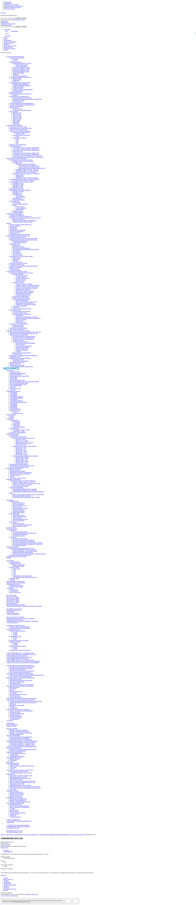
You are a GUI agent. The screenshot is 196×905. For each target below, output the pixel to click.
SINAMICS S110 (17, 193)
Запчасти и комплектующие (20, 204)
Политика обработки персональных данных (21, 901)
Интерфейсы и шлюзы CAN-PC (15, 620)
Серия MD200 (13, 403)
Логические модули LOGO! (17, 58)
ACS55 (15, 639)
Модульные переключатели (17, 682)
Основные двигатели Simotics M (21, 135)
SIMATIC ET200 (17, 78)
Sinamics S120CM (20, 197)
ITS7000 (12, 417)
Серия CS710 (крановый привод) (18, 402)
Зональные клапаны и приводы (24, 283)
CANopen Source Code (12, 622)
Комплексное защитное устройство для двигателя (23, 702)
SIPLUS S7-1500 (17, 118)
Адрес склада (34, 894)
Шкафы (9, 558)
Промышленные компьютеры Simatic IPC (20, 93)
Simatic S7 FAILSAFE (18, 73)
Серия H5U (13, 389)
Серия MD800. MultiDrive (16, 396)
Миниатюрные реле (15, 715)
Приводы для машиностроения (18, 646)
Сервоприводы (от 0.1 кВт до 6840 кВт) (20, 190)
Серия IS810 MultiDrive (19, 427)
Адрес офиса (27, 894)
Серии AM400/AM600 (15, 385)
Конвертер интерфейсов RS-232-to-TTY (20, 801)
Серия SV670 (16, 424)
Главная (6, 878)
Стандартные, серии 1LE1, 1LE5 (18, 126)
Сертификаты (14, 31)
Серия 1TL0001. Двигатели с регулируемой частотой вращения (23, 661)
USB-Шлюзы (13, 760)
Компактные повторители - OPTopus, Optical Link (23, 742)
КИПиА (9, 223)
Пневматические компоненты (14, 468)
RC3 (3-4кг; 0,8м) (11, 595)
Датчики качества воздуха (23, 278)
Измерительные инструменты (20, 361)
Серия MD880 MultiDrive (16, 400)
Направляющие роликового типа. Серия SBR (25, 490)
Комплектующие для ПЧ (16, 586)
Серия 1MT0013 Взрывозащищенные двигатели (19, 657)
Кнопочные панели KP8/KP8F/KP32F (23, 89)
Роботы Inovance (8, 47)
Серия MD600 (13, 392)
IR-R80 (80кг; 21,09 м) (21, 454)
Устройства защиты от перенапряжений (23, 339)
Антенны (12, 768)
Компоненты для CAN (13, 790)
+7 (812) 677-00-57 (5, 895)
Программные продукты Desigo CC (25, 303)
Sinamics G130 (19, 175)
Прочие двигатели (18, 151)
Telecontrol (15, 74)
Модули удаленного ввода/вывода (16, 581)
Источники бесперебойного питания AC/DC (24, 533)
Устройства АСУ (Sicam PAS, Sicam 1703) (20, 216)
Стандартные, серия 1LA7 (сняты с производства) (26, 147)
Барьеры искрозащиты (12, 546)
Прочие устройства (21, 322)
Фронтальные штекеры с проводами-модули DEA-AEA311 (25, 788)
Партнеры (7, 35)
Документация (7, 40)
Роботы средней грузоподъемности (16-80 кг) (25, 446)
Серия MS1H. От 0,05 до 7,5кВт (21, 429)
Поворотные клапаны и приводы (24, 290)
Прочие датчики (20, 281)
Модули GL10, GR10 (15, 388)
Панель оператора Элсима (20, 526)
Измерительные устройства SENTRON (20, 358)
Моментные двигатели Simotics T (21, 132)
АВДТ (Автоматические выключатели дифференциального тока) (27, 675)
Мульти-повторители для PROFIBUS (19, 738)
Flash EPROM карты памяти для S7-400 (20, 778)
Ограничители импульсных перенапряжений (21, 684)
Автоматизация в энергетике (14, 213)
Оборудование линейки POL (17, 329)
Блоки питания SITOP (15, 92)
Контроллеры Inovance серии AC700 (19, 376)
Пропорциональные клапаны (17, 471)
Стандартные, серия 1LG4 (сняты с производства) (26, 153)
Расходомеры (13, 227)
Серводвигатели (14, 428)
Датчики (12, 476)
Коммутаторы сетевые (18, 512)
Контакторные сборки (18, 246)
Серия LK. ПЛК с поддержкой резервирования (19, 821)
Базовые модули (14, 814)
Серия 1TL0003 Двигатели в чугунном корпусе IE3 (20, 653)
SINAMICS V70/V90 (18, 191)
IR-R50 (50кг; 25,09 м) (21, 451)
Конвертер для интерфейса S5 (17, 800)
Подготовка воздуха (15, 469)
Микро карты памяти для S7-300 (18, 777)
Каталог (6, 37)
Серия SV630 (16, 421)
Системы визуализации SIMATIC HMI (20, 82)
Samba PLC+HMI (14, 578)
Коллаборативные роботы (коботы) (19, 464)
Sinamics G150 (19, 176)
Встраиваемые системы (10, 45)
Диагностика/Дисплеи (12, 613)
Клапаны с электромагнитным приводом (26, 288)
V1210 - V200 (16, 569)
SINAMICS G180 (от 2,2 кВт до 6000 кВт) (27, 177)
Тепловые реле (14, 708)
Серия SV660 (16, 422)
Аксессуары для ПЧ (15, 410)
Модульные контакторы (16, 691)
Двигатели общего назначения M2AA (20, 626)
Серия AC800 (13, 377)
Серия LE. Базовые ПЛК (13, 819)
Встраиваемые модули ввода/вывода (22, 575)
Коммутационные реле (22, 348)
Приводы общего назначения (17, 631)
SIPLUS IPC (16, 122)
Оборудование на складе (18, 19)
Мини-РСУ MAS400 (12, 724)
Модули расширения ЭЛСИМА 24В (22, 524)
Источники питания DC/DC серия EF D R (24, 541)
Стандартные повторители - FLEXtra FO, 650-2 (22, 743)
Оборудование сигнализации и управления (18, 709)
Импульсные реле (14, 687)
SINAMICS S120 (17, 194)
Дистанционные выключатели (24, 345)
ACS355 (15, 647)
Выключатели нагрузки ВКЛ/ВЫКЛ (25, 343)
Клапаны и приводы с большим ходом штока (28, 285)
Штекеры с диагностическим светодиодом (21, 732)
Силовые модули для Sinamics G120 (28, 165)
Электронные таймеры (16, 697)
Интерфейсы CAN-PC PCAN (14, 608)
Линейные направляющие (13, 479)
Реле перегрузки (17, 253)
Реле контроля (16, 252)
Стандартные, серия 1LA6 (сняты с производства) (26, 150)
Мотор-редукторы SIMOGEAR (18, 144)
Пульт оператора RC (12, 603)
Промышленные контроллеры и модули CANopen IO (21, 618)
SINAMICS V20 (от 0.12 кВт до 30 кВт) (23, 161)
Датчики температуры (22, 275)
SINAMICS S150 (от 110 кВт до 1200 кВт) (24, 180)
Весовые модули (14, 810)
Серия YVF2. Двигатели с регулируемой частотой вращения (23, 662)
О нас (6, 31)
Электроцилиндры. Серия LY (20, 486)
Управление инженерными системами (26, 304)
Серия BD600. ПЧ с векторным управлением (18, 826)
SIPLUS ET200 (17, 120)
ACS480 (15, 633)
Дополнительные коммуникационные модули (25, 577)
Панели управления (21, 319)
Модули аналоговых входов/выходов (19, 807)
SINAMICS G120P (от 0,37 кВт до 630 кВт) (27, 169)
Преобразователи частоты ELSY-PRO (16, 556)
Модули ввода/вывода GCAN (14, 832)
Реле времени (16, 250)
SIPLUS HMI (16, 121)
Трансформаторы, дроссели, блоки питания (21, 256)
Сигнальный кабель (21, 208)
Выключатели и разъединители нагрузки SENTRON (23, 355)
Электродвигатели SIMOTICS (15, 125)
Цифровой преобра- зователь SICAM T (23, 221)
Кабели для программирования (18, 750)
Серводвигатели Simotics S (20, 137)
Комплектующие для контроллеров (16, 582)
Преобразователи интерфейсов (15, 797)
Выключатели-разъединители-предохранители (22, 670)
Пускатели (12, 706)
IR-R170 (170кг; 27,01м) (22, 458)
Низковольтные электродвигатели (16, 625)
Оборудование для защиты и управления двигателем (20, 699)
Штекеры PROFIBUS (12, 728)
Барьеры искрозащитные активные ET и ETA (22, 548)
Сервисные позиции (15, 146)
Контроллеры (10, 370)
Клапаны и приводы (18, 282)
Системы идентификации (16, 106)
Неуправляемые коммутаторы (17, 753)
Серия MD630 (13, 395)
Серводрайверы (14, 420)
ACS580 (15, 635)
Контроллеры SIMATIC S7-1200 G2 (22, 63)
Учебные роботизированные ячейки (19, 467)
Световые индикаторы (22, 350)
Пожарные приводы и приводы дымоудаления (28, 318)
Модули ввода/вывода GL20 (17, 380)
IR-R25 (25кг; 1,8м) (21, 450)
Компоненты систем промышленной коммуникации (23, 266)
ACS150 (15, 637)
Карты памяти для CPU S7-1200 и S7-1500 (21, 775)
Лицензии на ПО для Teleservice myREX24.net (22, 766)
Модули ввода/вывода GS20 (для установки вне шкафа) (24, 381)
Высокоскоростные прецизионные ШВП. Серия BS (26, 497)
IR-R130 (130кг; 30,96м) (22, 457)
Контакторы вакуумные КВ (17, 705)
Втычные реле (16, 245)
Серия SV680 (16, 425)
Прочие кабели (20, 209)
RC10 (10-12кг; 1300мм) (13, 597)
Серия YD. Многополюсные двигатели (17, 655)
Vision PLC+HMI (14, 567)
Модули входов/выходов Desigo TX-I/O (26, 301)
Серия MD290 (13, 405)
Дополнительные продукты (23, 295)
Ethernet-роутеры (14, 764)
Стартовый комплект (15, 817)
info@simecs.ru (14, 895)
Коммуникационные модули (20, 508)
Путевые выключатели (16, 716)
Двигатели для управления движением (20, 131)
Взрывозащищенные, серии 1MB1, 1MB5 (20, 128)
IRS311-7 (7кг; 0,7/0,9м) (22, 440)
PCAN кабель (10, 611)
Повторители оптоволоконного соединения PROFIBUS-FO (22, 741)
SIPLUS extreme (14, 111)
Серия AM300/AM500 (15, 374)
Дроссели (15, 260)
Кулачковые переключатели (17, 713)
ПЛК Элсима (13, 522)
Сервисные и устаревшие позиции (22, 110)
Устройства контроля (18, 340)
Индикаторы (13, 688)
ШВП (11, 493)
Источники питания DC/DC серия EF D (23, 540)
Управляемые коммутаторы (17, 756)
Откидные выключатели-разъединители (20, 672)
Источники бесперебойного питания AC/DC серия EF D (27, 544)
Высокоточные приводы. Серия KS (22, 484)
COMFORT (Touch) (18, 88)
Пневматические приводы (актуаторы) (20, 473)
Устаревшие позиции (15, 270)
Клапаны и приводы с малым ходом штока (27, 286)
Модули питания (17, 507)
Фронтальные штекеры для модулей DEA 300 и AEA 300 (25, 786)
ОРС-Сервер (10, 761)
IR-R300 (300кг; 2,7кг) (22, 462)
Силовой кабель (20, 206)
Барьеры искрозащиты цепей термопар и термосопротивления (29, 553)
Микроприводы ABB (15, 636)
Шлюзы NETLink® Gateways (14, 757)
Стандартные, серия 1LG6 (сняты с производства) (26, 154)
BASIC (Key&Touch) (18, 86)
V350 (14, 571)
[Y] (24, 18)
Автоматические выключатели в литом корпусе (22, 666)
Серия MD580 (13, 399)
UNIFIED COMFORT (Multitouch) (21, 85)
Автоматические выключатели (18, 237)
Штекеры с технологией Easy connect (19, 731)
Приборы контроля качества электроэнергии (24, 220)
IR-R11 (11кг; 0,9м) (21, 445)
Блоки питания (17, 257)
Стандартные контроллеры (20, 306)
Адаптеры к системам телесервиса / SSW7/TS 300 (20, 770)
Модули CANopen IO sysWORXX (15, 617)
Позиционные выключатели (20, 241)
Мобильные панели (18, 91)
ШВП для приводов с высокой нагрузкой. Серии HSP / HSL (28, 494)
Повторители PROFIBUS (13, 735)
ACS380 (15, 648)
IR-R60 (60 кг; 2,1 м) (21, 453)
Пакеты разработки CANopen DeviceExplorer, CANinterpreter (22, 621)
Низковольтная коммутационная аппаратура (18, 235)
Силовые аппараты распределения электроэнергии (20, 665)
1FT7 (17, 143)
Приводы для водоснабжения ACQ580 (20, 650)
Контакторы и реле (15, 244)
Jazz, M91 (12, 580)
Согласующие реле (18, 255)
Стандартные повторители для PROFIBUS (21, 737)
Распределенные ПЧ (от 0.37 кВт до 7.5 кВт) (21, 182)
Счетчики (12, 808)
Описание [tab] (6, 850)
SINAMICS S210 (17, 198)
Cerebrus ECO (19, 321)
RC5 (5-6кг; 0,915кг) (12, 596)
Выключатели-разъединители (17, 669)
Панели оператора (17, 210)
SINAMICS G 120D (18, 186)
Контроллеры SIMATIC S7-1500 (21, 69)
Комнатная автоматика (22, 300)
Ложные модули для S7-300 (17, 783)
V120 (14, 574)
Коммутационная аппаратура (20, 341)
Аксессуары (10, 720)
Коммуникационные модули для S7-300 (20, 785)
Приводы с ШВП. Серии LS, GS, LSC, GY (24, 482)
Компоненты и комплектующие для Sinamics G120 (32, 168)
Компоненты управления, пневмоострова (21, 472)
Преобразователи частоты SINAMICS (16, 158)
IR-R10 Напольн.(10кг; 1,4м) (23, 443)
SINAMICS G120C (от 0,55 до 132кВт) (26, 172)
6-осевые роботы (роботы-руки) (18, 436)
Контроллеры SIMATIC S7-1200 (21, 67)
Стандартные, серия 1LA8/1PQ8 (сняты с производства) (27, 155)
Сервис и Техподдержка (10, 41)
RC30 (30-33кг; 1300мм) (13, 602)
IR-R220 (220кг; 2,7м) (21, 460)
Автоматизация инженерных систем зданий (21, 272)
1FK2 (17, 139)
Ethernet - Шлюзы (14, 759)
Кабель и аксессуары (15, 592)
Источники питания (12, 529)
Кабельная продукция (18, 100)
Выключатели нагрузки (16, 679)
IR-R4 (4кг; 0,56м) (20, 439)
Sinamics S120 (19, 195)
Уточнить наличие (5, 845)
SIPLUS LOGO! (17, 113)
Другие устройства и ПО (13, 614)
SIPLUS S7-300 (17, 114)
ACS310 (15, 632)
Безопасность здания (15, 310)
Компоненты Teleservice (13, 763)
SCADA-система (11, 527)
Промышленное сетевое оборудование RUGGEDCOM (27, 99)
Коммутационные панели (19, 505)
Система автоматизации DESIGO (21, 299)
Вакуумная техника (15, 475)
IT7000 (11, 416)
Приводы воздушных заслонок (21, 297)
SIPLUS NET (16, 124)
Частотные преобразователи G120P (22, 308)
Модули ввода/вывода (21, 66)
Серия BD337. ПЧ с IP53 (13, 828)
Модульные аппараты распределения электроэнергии (21, 677)
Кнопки (12, 690)
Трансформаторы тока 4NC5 (17, 362)
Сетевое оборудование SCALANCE (22, 98)
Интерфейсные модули (16, 804)
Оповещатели (19, 315)
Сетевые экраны (14, 755)
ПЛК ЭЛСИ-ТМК (14, 513)
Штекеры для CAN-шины (16, 794)
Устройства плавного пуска (17, 264)
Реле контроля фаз (14, 695)
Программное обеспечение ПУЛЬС (16, 604)
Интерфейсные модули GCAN (15, 830)
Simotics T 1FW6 (20, 133)
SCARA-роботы (14, 435)
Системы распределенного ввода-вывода (20, 77)
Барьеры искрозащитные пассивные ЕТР (20, 555)
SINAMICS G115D (18, 187)
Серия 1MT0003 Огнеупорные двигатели (17, 658)
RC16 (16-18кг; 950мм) (13, 599)
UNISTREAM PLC (15, 562)
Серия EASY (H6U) (15, 372)
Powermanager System (18, 359)
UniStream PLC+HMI (15, 563)
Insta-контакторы (20, 344)
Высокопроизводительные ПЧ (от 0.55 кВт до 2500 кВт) (24, 179)
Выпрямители (16, 259)
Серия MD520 (13, 394)
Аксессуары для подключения (17, 478)
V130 (14, 573)
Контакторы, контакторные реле (21, 248)
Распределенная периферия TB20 (15, 803)
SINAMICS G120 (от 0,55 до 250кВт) (25, 164)
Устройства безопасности (19, 242)
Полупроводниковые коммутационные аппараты (26, 249)
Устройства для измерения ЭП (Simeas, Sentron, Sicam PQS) (25, 217)
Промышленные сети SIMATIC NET (19, 96)
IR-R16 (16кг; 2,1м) (21, 447)
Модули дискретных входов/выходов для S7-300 (22, 781)
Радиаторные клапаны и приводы (25, 292)
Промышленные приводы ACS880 (19, 640)
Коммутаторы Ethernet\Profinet (14, 752)
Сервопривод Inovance (9, 48)
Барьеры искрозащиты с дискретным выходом (25, 551)
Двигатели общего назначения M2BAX (20, 628)
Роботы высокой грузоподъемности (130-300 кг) (25, 456)
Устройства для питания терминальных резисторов (23, 749)
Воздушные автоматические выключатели (21, 668)
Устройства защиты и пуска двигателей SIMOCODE (23, 238)
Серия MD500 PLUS (15, 409)
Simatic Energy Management (20, 75)
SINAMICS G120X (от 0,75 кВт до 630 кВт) (27, 171)
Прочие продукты (17, 102)
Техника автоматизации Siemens (15, 56)
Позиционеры (13, 228)
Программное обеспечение (17, 188)
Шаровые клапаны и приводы (24, 293)
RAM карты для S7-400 (16, 779)
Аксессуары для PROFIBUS (14, 748)
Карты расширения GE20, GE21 (18, 384)
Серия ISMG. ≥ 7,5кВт (19, 431)
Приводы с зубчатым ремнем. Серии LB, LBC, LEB (26, 483)
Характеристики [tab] (8, 851)
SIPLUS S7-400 (17, 115)
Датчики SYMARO (18, 274)
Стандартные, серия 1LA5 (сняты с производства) (26, 148)
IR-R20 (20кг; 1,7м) (21, 449)
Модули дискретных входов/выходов (19, 805)
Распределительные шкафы (17, 365)
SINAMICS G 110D (18, 183)
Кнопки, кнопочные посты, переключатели (21, 710)
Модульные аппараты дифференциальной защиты (20, 673)
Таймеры (18, 351)
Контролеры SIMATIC (15, 62)
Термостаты (16, 307)
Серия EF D (13, 537)
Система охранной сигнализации (21, 311)
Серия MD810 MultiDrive (16, 398)
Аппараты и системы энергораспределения (18, 330)
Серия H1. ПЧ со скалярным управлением (18, 825)
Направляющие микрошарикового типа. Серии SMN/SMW (28, 491)
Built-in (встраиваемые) (19, 564)
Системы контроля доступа (20, 312)
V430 (14, 570)
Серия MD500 (13, 407)
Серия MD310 (13, 406)
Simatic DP (15, 81)
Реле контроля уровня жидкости (18, 694)
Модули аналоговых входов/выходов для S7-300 (22, 782)
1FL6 (17, 142)
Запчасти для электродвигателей (18, 129)
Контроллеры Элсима (18, 523)
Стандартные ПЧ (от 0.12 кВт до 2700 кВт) (21, 160)
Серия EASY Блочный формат (18, 373)
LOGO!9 (15, 60)
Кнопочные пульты (15, 712)
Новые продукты (8, 879)
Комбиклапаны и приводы (23, 289)
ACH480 (15, 643)
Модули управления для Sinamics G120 (29, 166)
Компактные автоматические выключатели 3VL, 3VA (24, 333)
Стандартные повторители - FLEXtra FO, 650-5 (22, 745)
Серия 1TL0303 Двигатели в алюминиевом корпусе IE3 (21, 654)
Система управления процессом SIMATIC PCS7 (22, 104)
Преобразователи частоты (13, 391)
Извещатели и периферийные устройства (27, 317)
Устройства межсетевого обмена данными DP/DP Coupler (22, 746)
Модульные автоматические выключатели (24, 336)
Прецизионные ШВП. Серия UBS (22, 496)
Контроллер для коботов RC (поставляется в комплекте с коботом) (24, 606)
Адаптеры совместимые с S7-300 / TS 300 (21, 772)
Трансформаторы (17, 261)
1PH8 (17, 136)
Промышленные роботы (13, 434)
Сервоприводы (14, 589)
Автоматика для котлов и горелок (18, 328)
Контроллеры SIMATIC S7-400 (21, 71)
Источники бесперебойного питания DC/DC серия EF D (27, 542)
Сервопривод (10, 418)
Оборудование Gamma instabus (21, 296)
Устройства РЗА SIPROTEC (17, 215)
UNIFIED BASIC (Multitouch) (20, 84)
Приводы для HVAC (15, 642)
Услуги (5, 39)
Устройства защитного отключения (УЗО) (24, 337)
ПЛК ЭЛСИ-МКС (14, 501)
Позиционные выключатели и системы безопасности (24, 239)
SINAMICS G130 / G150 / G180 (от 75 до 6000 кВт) (26, 173)
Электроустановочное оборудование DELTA (21, 366)
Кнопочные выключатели (22, 347)
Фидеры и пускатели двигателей (18, 263)
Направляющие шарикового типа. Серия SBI (24, 489)
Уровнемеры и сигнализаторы (18, 230)
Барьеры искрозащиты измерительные (23, 552)
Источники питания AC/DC (20, 531)
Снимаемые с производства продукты (20, 234)
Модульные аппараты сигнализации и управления (20, 686)
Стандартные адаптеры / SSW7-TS (19, 771)
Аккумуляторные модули (19, 545)
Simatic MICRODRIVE (19, 199)
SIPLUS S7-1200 (17, 117)
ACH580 (15, 644)
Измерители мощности (19, 219)
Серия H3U (13, 387)
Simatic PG (15, 95)
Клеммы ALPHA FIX (15, 363)
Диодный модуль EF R (19, 535)
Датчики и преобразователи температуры (21, 224)
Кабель (15, 205)
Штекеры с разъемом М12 (16, 734)
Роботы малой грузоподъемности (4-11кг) (24, 438)
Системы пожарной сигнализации (22, 314)
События (6, 880)
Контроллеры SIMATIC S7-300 (21, 70)
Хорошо (72, 901)
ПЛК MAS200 (10, 723)
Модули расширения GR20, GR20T (19, 383)
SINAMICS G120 (17, 162)
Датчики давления (14, 226)
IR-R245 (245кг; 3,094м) (22, 461)
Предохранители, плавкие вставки (22, 352)
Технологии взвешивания (16, 231)
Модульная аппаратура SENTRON (19, 334)
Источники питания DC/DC (20, 534)
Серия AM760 (13, 378)
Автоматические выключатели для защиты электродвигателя (26, 701)
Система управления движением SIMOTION (21, 103)
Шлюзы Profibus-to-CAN (16, 792)
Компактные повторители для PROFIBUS (21, 739)
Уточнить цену (4, 847)
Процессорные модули (22, 64)
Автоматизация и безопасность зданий (17, 271)
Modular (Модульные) (18, 566)
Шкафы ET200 (17, 80)
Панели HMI (10, 822)
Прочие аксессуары (18, 413)
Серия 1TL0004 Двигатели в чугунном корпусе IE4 (20, 659)
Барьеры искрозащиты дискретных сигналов (24, 549)
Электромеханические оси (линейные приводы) (22, 480)
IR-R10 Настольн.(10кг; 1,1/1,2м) (24, 442)
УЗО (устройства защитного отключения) (21, 676)
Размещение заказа (8, 43)
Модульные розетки (15, 683)
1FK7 (17, 140)
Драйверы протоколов (18, 511)
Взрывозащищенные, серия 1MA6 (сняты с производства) (28, 157)
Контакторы (13, 704)
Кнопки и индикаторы (16, 267)
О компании (7, 29)
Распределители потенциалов (17, 812)
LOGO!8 (15, 59)
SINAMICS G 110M (18, 184)
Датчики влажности (21, 277)
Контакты (6, 44)
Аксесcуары (13, 815)
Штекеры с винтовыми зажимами (18, 730)
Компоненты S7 (11, 774)
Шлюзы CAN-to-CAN (15, 796)
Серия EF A (13, 530)
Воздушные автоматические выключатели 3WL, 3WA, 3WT (25, 332)
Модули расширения (18, 504)
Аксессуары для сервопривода (18, 432)
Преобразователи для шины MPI (18, 799)
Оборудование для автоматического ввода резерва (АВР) (22, 698)
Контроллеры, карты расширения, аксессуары (22, 465)
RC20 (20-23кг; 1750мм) (13, 600)
